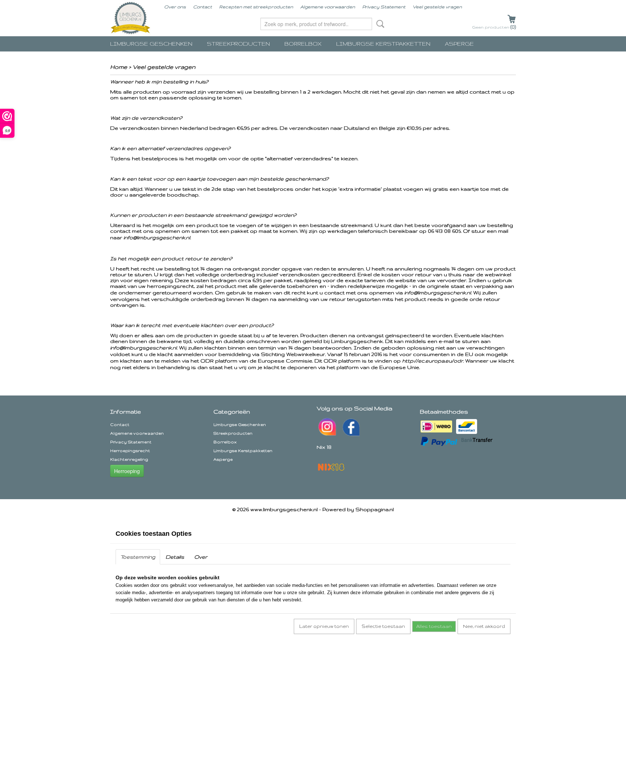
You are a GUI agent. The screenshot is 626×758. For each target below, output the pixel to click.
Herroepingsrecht (130, 450)
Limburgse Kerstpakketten (383, 44)
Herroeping (127, 471)
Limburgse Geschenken (151, 44)
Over (200, 557)
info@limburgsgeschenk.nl (157, 237)
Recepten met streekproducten (256, 6)
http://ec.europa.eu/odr (432, 361)
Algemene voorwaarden (327, 6)
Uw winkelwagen (512, 18)
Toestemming (137, 557)
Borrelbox (303, 44)
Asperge (459, 44)
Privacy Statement (383, 6)
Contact (202, 6)
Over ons (175, 6)
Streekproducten (238, 44)
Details (175, 557)
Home (118, 67)
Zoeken (378, 23)
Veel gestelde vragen (437, 6)
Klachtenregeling (129, 459)
